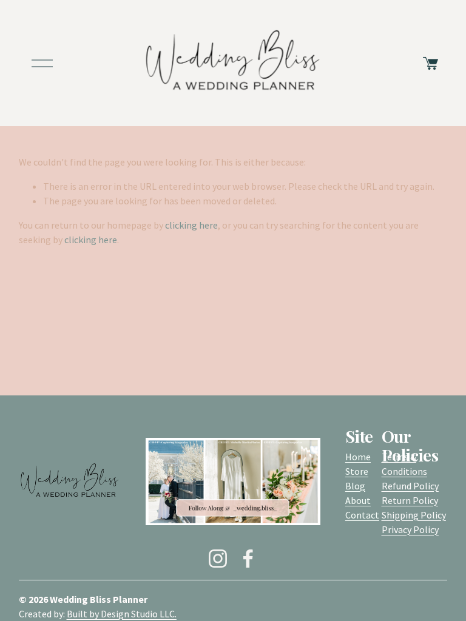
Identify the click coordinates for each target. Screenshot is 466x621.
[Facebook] (248, 558)
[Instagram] (218, 558)
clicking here (191, 225)
